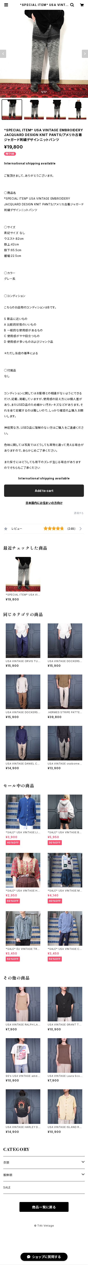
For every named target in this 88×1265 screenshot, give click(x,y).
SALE (7, 1187)
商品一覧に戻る (44, 1207)
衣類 (6, 1162)
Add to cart (44, 491)
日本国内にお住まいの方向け (44, 503)
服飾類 (7, 1175)
